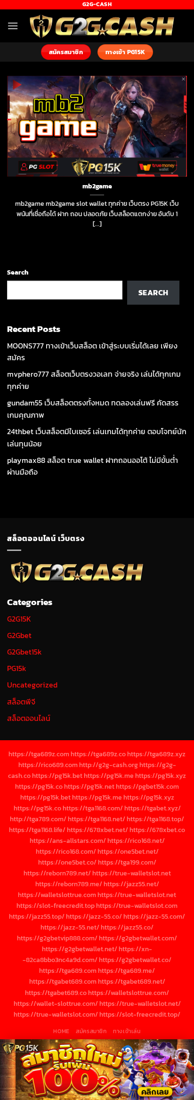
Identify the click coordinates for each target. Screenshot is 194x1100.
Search (17, 272)
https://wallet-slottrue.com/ (56, 1003)
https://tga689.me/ (126, 970)
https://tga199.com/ (127, 862)
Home (61, 1031)
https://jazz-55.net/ (69, 927)
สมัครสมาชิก (91, 1031)
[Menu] (12, 25)
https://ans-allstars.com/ (68, 840)
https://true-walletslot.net (131, 873)
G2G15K (19, 618)
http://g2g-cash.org (108, 765)
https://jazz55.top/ (37, 916)
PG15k (16, 668)
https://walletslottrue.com (57, 895)
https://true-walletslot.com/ (56, 1014)
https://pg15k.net (89, 786)
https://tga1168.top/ (155, 819)
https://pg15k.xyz (160, 775)
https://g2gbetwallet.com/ (138, 938)
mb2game (97, 186)
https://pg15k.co (39, 786)
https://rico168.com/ (66, 851)
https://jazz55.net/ (131, 884)
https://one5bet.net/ (128, 851)
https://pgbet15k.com (147, 786)
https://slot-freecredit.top (55, 905)
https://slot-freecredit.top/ (139, 1014)
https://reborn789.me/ (68, 884)
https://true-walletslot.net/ (140, 1003)
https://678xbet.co (157, 830)
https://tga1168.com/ (93, 808)
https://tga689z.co (98, 754)
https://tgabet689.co (56, 992)
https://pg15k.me (109, 775)
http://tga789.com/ (38, 819)
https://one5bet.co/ (67, 862)
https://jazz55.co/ (127, 927)
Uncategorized (32, 684)
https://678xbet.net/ (97, 830)
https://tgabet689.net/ (131, 981)
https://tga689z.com (38, 754)
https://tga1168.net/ (96, 819)
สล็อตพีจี (21, 701)
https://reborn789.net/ (57, 873)
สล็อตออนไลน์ (28, 718)
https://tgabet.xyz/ (152, 808)
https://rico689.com (48, 765)
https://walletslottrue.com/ (128, 992)
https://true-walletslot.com (137, 905)
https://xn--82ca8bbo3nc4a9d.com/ (87, 954)
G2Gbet (19, 635)
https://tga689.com (68, 970)
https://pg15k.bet (57, 775)
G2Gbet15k (24, 651)
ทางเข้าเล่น (127, 1031)
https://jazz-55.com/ (154, 916)
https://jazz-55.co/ (94, 916)
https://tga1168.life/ (37, 830)
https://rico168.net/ (136, 840)
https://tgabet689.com (63, 981)
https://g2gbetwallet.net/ (79, 949)
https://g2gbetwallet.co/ (135, 959)
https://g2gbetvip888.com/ (57, 938)
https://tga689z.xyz (156, 754)
